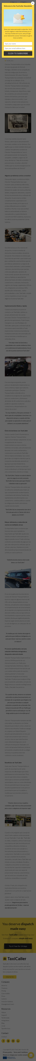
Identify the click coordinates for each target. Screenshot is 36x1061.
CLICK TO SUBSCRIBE (18, 53)
